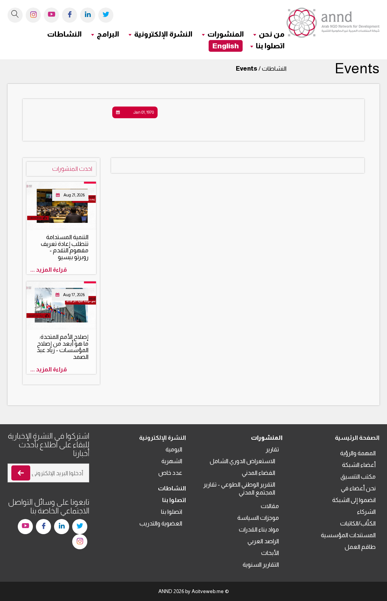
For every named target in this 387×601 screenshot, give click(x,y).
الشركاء (366, 511)
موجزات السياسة (258, 517)
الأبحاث (270, 553)
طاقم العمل (360, 547)
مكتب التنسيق (358, 476)
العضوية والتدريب (160, 523)
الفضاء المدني (258, 473)
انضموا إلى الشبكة (354, 500)
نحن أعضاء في (358, 488)
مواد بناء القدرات (259, 529)
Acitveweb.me (208, 591)
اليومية (174, 449)
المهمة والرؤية (358, 453)
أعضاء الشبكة (359, 465)
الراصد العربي (263, 541)
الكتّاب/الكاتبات (358, 523)
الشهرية (171, 461)
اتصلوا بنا (171, 511)
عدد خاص (170, 473)
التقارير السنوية (261, 564)
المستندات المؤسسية (348, 535)
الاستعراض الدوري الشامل (242, 461)
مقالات (270, 506)
